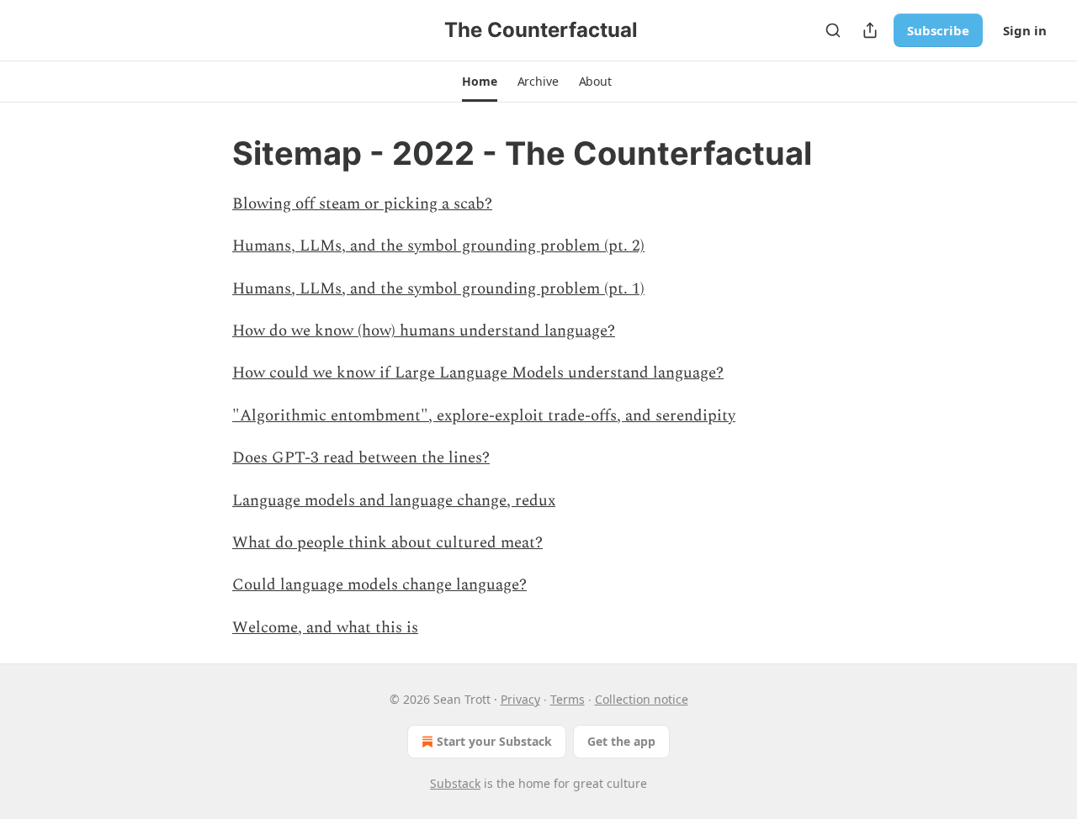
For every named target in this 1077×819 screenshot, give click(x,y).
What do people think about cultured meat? (387, 543)
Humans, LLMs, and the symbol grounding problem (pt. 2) (438, 246)
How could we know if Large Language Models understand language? (478, 373)
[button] (479, 81)
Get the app (621, 741)
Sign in (1025, 30)
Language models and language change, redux (393, 501)
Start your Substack (494, 741)
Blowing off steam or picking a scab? (362, 204)
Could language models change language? (379, 585)
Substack (455, 783)
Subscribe (938, 30)
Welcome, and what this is (325, 628)
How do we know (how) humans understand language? (423, 331)
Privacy (520, 699)
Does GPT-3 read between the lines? (361, 458)
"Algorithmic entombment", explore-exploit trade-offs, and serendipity (483, 416)
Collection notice (641, 699)
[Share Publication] (870, 30)
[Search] (833, 30)
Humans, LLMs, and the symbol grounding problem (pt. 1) (438, 289)
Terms (567, 699)
